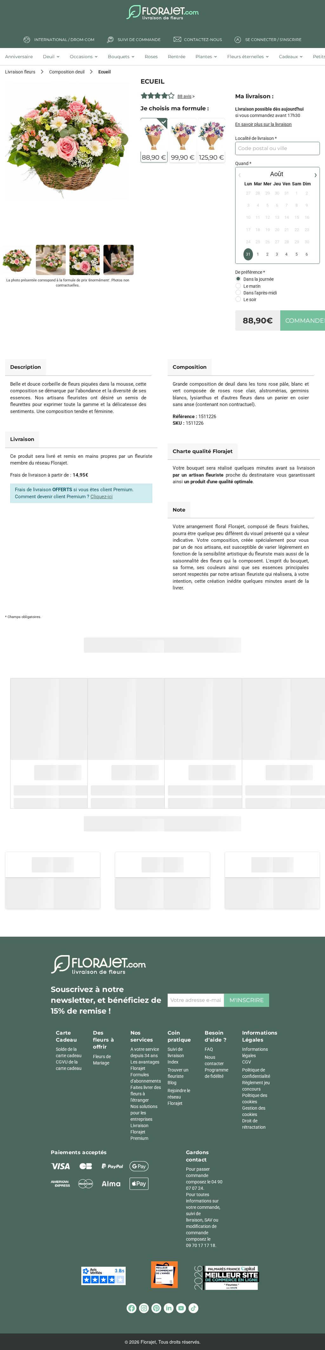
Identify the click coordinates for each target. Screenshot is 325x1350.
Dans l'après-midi (260, 292)
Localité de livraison (254, 138)
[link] (67, 141)
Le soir (249, 299)
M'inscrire (246, 1000)
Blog (172, 1082)
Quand (242, 163)
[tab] (21, 56)
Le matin (252, 286)
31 (248, 254)
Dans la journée (258, 279)
